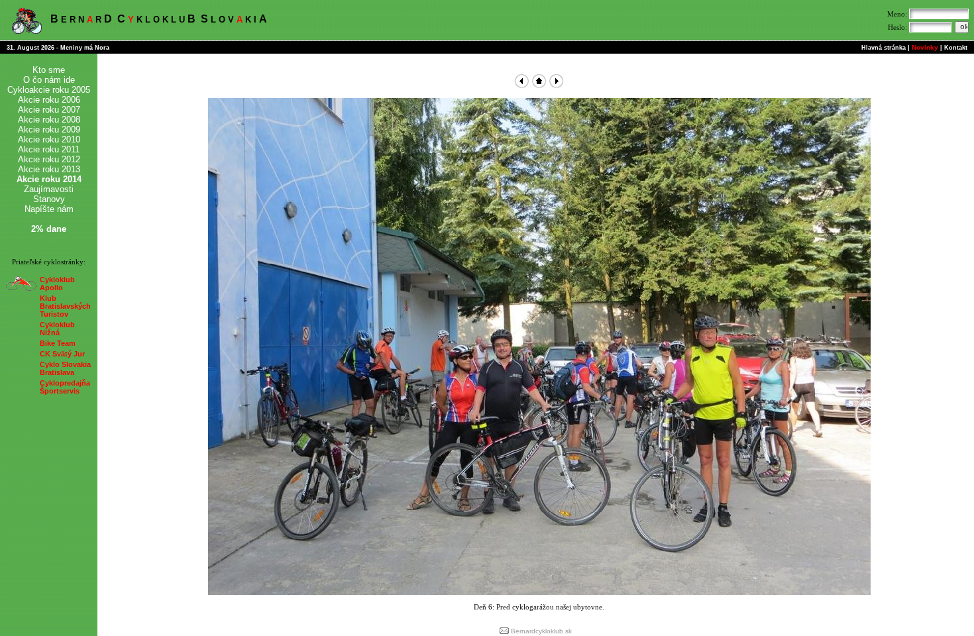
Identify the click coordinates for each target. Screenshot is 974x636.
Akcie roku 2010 (49, 139)
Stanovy (49, 199)
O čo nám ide (49, 80)
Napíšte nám (49, 209)
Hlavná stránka (883, 47)
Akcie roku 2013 (49, 169)
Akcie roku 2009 (49, 129)
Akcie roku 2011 (49, 149)
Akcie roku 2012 (49, 159)
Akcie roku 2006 (49, 100)
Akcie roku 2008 (49, 120)
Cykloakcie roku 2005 (48, 90)
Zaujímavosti (49, 189)
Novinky (925, 47)
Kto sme (48, 70)
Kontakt (955, 47)
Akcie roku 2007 (49, 110)
